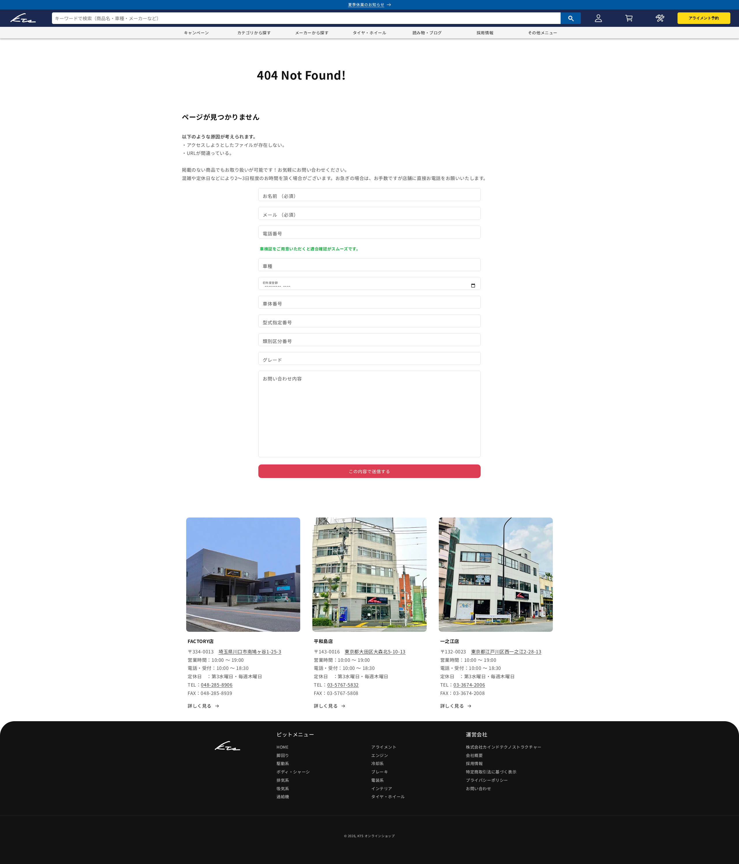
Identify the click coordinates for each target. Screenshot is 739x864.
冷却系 (377, 763)
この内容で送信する (369, 471)
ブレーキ (379, 772)
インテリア (381, 788)
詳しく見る (200, 705)
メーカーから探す (312, 32)
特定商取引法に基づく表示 (491, 772)
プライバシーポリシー (487, 780)
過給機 (283, 797)
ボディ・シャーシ (293, 772)
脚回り (283, 755)
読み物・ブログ (427, 32)
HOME (282, 747)
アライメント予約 (704, 18)
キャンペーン (196, 32)
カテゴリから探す (254, 32)
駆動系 (283, 763)
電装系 (377, 780)
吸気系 (283, 788)
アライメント (384, 747)
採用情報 (485, 32)
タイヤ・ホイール (370, 32)
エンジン (379, 755)
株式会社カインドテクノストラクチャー (504, 747)
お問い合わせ (478, 788)
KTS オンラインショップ (376, 835)
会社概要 (474, 755)
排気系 (283, 780)
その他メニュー (542, 32)
